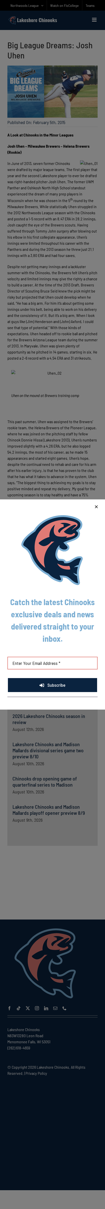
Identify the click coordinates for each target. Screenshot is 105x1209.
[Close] (96, 506)
